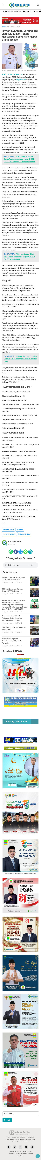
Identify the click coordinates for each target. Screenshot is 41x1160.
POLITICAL (27, 11)
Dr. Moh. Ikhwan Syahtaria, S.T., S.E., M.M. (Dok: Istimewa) (19, 70)
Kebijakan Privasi (29, 1139)
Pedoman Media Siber (18, 1139)
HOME (5, 11)
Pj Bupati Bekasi (24, 534)
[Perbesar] (20, 68)
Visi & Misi (22, 1137)
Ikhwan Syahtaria (9, 534)
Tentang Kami (15, 1137)
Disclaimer (25, 1141)
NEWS (10, 11)
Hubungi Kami (30, 1137)
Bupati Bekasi (21, 79)
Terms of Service (16, 1141)
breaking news (8, 529)
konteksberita (14, 541)
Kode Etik (8, 1139)
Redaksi (8, 1137)
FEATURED (18, 11)
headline (20, 529)
